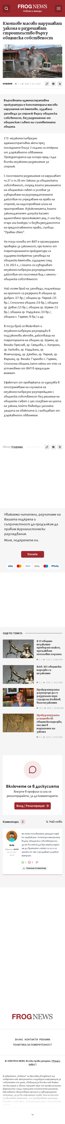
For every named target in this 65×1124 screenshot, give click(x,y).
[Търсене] (6, 8)
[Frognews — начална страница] (32, 1016)
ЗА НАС (19, 1039)
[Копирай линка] (47, 83)
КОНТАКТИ (31, 1039)
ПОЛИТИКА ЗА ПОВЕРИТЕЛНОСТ (32, 1045)
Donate (33, 554)
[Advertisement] (33, 944)
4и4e (11, 845)
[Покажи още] (32, 1114)
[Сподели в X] (59, 83)
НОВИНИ (7, 83)
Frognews (17, 447)
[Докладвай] (37, 862)
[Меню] (58, 8)
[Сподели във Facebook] (53, 83)
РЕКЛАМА (44, 1039)
